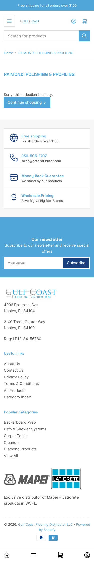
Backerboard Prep (20, 422)
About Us (12, 363)
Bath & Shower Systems (25, 429)
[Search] (84, 36)
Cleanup (11, 442)
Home (8, 53)
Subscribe (76, 262)
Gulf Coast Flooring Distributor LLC (45, 524)
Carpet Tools (15, 435)
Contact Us (13, 370)
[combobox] (47, 35)
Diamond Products (20, 449)
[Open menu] (9, 21)
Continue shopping (25, 102)
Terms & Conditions (21, 383)
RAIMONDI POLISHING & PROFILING (45, 53)
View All (11, 455)
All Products (14, 390)
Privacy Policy (16, 377)
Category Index (17, 397)
